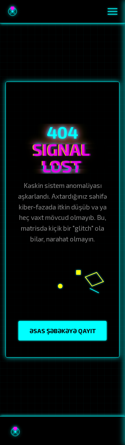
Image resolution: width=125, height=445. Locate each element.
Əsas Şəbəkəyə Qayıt (63, 331)
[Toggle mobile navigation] (112, 11)
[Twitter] (111, 432)
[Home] (12, 11)
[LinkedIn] (96, 432)
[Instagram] (81, 432)
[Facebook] (67, 432)
